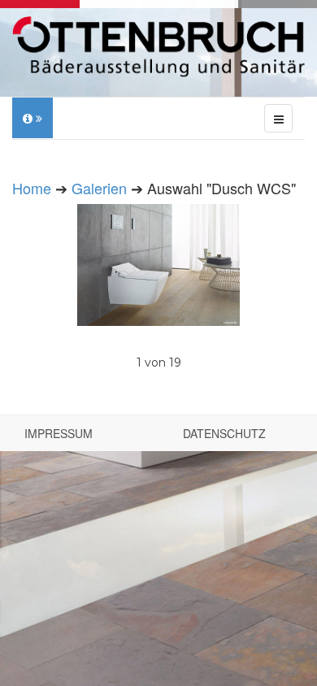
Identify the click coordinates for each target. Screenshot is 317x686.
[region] (158, 289)
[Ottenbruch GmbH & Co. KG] (158, 46)
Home (31, 187)
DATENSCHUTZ (224, 433)
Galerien (99, 187)
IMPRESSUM (58, 433)
